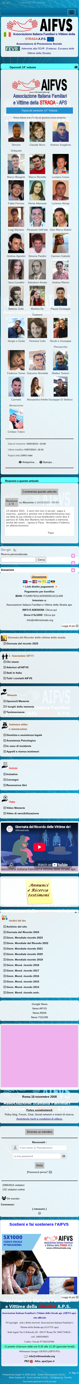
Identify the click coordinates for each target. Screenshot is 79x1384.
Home (14, 2)
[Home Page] (39, 24)
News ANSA (39, 1012)
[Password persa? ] (39, 1172)
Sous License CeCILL (38, 1377)
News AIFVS (39, 1008)
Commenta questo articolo (39, 491)
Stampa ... (48, 462)
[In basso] (73, 570)
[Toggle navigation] (71, 12)
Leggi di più (69, 625)
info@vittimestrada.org (40, 620)
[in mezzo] (73, 563)
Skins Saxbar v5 (17, 1377)
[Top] (73, 556)
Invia (39, 1165)
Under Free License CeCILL (51, 1374)
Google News (39, 1004)
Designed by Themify (61, 1377)
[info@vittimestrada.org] (25, 1356)
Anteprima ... (30, 462)
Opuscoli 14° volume (23, 67)
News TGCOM (39, 1017)
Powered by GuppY (13, 1374)
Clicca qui (51, 609)
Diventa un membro (39, 1131)
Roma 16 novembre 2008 (39, 1096)
